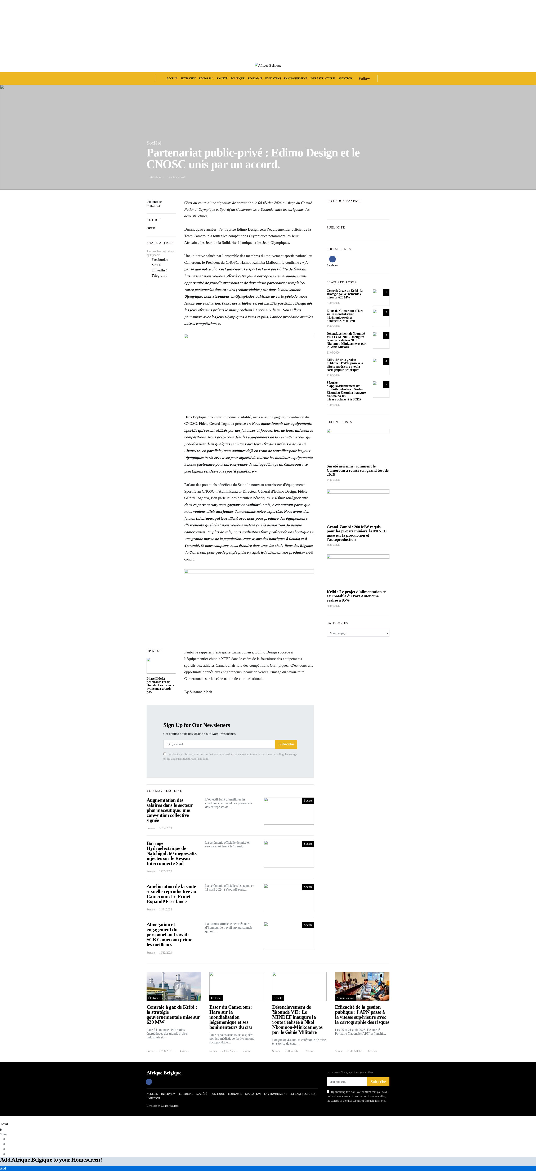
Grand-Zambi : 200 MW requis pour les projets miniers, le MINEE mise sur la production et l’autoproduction (357, 533)
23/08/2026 (333, 303)
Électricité (154, 998)
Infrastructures (323, 78)
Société (221, 78)
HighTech (345, 78)
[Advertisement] (125, 29)
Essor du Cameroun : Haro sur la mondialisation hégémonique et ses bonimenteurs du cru (345, 316)
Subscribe (286, 744)
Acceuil (172, 78)
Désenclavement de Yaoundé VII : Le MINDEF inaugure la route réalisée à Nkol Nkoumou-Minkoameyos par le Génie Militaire (346, 340)
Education (273, 78)
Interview (188, 78)
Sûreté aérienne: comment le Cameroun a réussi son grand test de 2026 (358, 470)
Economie (255, 78)
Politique (238, 78)
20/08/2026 (333, 545)
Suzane (151, 228)
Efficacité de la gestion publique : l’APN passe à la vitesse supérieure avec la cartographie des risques (345, 365)
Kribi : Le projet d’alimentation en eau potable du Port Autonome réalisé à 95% (357, 595)
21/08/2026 (333, 352)
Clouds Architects (170, 1105)
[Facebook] (149, 1082)
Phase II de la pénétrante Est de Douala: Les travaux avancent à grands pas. (160, 685)
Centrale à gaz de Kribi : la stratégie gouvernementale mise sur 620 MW (345, 294)
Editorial (206, 78)
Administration (345, 998)
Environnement (295, 78)
